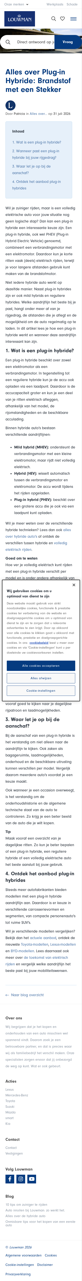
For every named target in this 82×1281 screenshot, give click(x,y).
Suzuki (9, 1107)
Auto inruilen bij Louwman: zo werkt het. (35, 1210)
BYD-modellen (22, 951)
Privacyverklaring (18, 1274)
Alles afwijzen (41, 678)
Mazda (10, 1112)
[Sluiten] (74, 585)
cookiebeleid (39, 643)
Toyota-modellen (34, 944)
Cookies (51, 1255)
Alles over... (38, 114)
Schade (72, 4)
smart (9, 1118)
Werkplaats (55, 4)
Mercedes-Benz (16, 1095)
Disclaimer (45, 1265)
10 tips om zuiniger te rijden (26, 1205)
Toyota (10, 1101)
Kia (7, 1124)
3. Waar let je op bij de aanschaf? (31, 169)
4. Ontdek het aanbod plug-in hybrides (36, 185)
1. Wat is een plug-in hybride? (36, 142)
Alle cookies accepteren (40, 666)
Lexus (9, 1090)
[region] (41, 640)
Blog (9, 1196)
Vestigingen (14, 1153)
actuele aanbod (43, 938)
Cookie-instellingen (40, 691)
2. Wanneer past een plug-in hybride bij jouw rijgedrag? (35, 154)
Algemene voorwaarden (23, 1255)
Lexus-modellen (63, 944)
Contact (11, 1148)
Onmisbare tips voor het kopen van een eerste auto (40, 1223)
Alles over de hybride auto (25, 1216)
